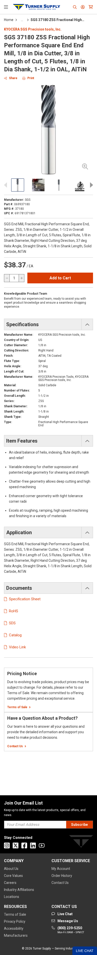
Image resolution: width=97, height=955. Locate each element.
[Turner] (81, 842)
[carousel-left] (7, 185)
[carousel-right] (90, 185)
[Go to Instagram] (7, 845)
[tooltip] (22, 20)
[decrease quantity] (7, 278)
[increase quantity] (21, 278)
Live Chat (84, 950)
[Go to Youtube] (42, 845)
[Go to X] (15, 845)
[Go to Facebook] (24, 845)
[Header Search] (75, 7)
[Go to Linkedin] (33, 845)
